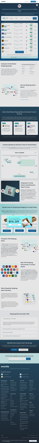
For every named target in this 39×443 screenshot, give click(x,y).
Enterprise (26, 1)
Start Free (33, 1)
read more (8, 441)
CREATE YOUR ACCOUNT (14, 224)
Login (29, 1)
